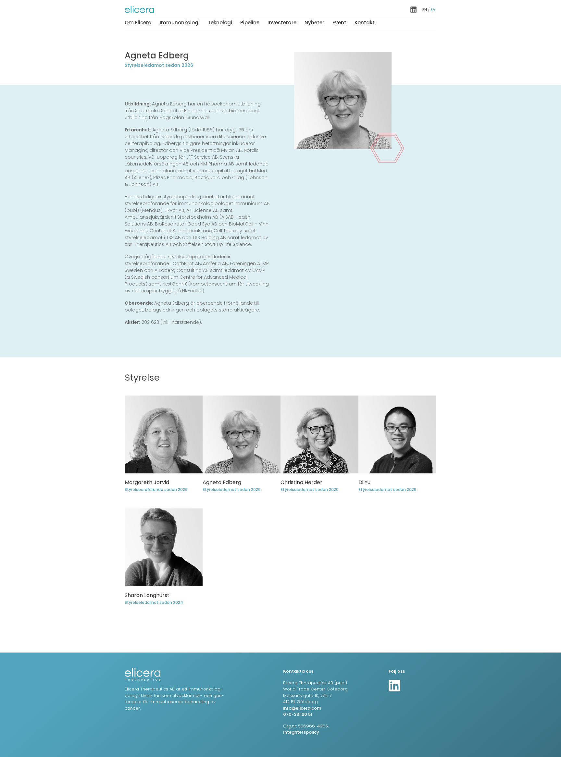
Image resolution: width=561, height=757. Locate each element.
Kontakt (365, 22)
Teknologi (220, 22)
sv (432, 9)
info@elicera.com (302, 708)
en (424, 9)
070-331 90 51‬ (297, 714)
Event (339, 22)
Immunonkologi (180, 22)
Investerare (282, 22)
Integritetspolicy (301, 732)
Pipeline (249, 22)
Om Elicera (138, 22)
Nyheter (314, 22)
